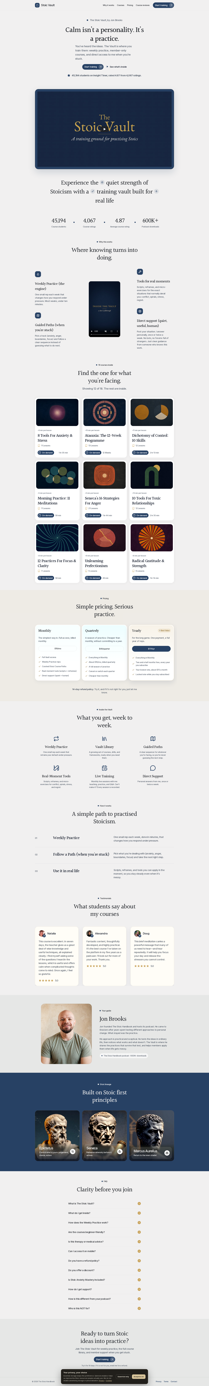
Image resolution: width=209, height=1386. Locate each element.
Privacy (158, 1381)
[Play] (104, 129)
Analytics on (139, 1377)
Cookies (109, 1381)
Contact (174, 1381)
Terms (166, 1381)
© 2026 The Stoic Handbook (43, 1381)
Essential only (123, 1377)
